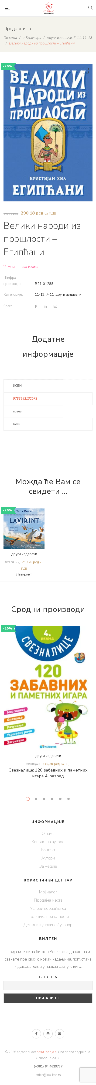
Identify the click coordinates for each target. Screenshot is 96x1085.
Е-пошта (48, 977)
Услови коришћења (48, 908)
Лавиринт (24, 574)
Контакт (48, 850)
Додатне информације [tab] (48, 347)
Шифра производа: (12, 280)
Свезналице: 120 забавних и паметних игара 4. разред (48, 773)
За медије (48, 866)
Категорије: (13, 294)
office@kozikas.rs (48, 1075)
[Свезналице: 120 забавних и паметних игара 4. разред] (48, 688)
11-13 (40, 294)
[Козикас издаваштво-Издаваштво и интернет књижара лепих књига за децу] (49, 8)
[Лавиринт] (24, 528)
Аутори (48, 858)
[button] (85, 71)
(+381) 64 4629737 (48, 1066)
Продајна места (48, 900)
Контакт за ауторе (48, 841)
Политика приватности (48, 916)
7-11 (50, 294)
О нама (48, 833)
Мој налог (48, 892)
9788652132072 (25, 399)
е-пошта (59, 1033)
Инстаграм (48, 1033)
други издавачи (68, 294)
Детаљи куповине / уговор (48, 924)
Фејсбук (36, 1033)
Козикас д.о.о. (47, 1052)
